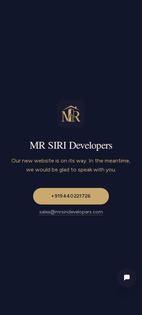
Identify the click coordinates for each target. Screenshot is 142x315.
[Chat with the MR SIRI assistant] (126, 277)
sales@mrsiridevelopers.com (71, 212)
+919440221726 (71, 196)
